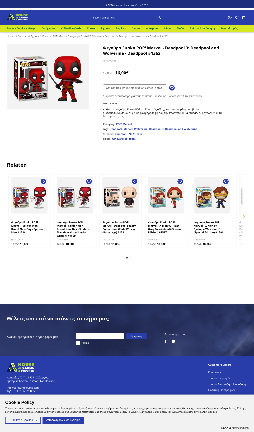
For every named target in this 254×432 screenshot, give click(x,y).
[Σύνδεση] (229, 17)
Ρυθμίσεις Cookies (21, 420)
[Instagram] (173, 341)
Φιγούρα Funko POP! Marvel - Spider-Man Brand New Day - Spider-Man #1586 (27, 227)
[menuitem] (22, 28)
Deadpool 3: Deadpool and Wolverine (173, 129)
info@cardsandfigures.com (23, 387)
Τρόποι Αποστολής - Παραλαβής (227, 384)
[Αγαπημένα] (236, 17)
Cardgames (48, 28)
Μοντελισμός (229, 28)
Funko (91, 28)
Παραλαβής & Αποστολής (167, 96)
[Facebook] (165, 341)
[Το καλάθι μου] (243, 17)
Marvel (128, 129)
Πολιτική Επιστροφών (221, 390)
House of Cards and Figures (23, 36)
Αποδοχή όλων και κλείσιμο (63, 420)
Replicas (121, 28)
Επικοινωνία (215, 372)
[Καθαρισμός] (147, 17)
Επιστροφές (196, 96)
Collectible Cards (71, 28)
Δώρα (167, 28)
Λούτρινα (152, 28)
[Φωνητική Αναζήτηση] (154, 17)
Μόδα (180, 28)
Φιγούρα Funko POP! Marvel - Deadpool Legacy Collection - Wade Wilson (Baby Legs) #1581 (119, 227)
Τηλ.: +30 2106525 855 (21, 391)
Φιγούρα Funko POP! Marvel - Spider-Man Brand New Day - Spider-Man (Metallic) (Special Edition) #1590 (73, 229)
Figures (105, 28)
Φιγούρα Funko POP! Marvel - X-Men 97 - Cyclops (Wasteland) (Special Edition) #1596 (208, 227)
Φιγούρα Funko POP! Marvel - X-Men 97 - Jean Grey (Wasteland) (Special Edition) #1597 (165, 227)
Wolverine (141, 129)
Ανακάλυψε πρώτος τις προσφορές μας (32, 337)
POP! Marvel (60, 36)
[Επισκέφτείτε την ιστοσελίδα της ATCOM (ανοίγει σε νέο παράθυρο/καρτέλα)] (235, 428)
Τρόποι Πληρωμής (219, 378)
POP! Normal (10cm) (124, 138)
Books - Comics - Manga (21, 28)
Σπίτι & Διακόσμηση (202, 28)
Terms (85, 342)
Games (136, 28)
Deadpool (116, 129)
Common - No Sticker (128, 134)
